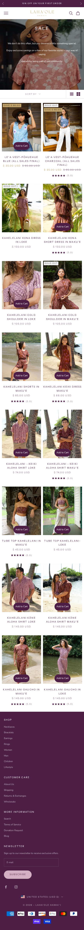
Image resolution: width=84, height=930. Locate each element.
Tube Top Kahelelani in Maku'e (21, 542)
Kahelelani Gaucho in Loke (62, 691)
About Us (9, 784)
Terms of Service (12, 824)
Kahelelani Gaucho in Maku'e (21, 691)
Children (8, 761)
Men (6, 755)
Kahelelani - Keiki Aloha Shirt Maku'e (62, 465)
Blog (6, 836)
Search (7, 818)
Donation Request (13, 830)
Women (8, 749)
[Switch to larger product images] (71, 94)
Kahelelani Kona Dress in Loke (21, 240)
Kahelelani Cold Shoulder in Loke (21, 316)
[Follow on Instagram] (16, 887)
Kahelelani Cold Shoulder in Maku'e (62, 316)
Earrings (8, 738)
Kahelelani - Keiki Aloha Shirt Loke (21, 465)
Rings (7, 744)
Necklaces (9, 726)
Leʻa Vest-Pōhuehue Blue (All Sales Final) (21, 159)
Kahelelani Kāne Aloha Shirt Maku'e (62, 619)
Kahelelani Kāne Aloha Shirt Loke (21, 619)
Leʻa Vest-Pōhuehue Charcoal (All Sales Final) (62, 161)
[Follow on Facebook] (6, 887)
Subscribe (18, 874)
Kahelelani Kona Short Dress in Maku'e (62, 240)
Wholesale (9, 801)
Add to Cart (21, 145)
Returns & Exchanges (15, 795)
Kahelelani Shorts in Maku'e (21, 388)
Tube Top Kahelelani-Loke (62, 542)
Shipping (8, 790)
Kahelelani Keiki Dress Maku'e (62, 388)
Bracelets (9, 732)
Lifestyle (8, 767)
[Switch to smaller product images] (78, 94)
